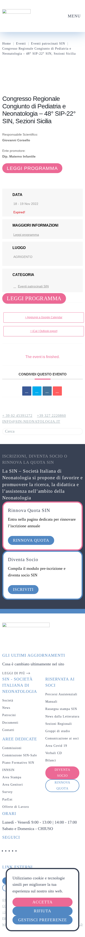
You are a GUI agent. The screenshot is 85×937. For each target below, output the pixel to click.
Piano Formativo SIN (18, 762)
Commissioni (12, 748)
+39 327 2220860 (51, 416)
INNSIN (8, 770)
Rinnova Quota (62, 785)
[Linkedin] (47, 391)
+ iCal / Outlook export (43, 331)
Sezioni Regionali (58, 724)
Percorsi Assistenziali (61, 694)
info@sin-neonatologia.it (31, 421)
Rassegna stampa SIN (61, 709)
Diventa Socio (62, 772)
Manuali (51, 701)
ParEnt (7, 799)
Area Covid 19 (56, 745)
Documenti (10, 722)
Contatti (8, 730)
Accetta (42, 902)
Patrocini (9, 715)
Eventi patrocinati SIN (33, 286)
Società (7, 700)
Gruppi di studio (57, 731)
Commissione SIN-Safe (19, 755)
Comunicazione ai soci (62, 738)
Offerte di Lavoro (15, 806)
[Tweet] (36, 391)
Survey (7, 792)
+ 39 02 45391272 (17, 416)
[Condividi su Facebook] (26, 391)
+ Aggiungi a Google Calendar (43, 317)
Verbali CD (53, 753)
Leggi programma (32, 168)
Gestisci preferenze (42, 920)
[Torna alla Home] (16, 16)
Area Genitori (12, 784)
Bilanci (50, 760)
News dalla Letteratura (62, 716)
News (6, 707)
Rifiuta (42, 911)
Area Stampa (11, 777)
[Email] (57, 391)
